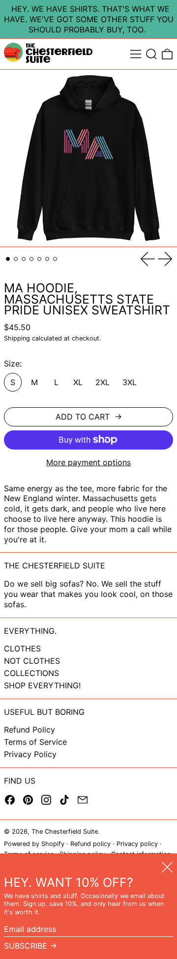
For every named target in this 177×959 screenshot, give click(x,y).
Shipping (17, 338)
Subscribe (25, 946)
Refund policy (90, 843)
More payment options (88, 462)
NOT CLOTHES (32, 661)
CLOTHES (22, 648)
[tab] (8, 259)
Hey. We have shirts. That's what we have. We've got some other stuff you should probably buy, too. (89, 19)
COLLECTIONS (31, 673)
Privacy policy (137, 843)
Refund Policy (29, 729)
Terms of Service (35, 742)
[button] (151, 54)
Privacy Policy (30, 754)
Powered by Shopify (34, 843)
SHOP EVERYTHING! (42, 685)
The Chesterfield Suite (64, 831)
